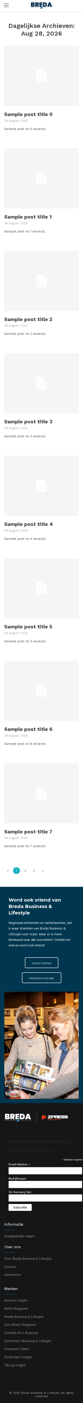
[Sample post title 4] (41, 486)
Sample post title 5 (28, 627)
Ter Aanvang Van (20, 1192)
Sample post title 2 (28, 319)
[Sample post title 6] (41, 691)
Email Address (19, 1164)
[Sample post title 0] (41, 76)
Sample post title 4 (28, 524)
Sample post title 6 (28, 729)
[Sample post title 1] (41, 178)
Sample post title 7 (28, 832)
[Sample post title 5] (41, 588)
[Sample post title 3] (41, 383)
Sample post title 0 (28, 114)
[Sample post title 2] (41, 281)
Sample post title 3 (28, 422)
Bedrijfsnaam (17, 1178)
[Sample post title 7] (41, 793)
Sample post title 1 (28, 217)
